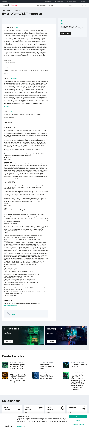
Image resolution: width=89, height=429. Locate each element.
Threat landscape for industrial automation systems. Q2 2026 (17, 366)
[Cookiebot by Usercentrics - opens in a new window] (8, 426)
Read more (7, 106)
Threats (51, 5)
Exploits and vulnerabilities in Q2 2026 (47, 366)
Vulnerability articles (41, 5)
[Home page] (10, 5)
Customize (77, 420)
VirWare (16, 27)
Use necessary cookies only (78, 424)
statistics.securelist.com (10, 305)
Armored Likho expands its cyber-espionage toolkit (46, 376)
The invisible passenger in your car (79, 365)
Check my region (65, 33)
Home (3, 10)
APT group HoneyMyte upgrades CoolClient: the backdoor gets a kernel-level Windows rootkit (18, 378)
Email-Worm (15, 10)
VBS (20, 10)
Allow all (78, 416)
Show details (20, 426)
